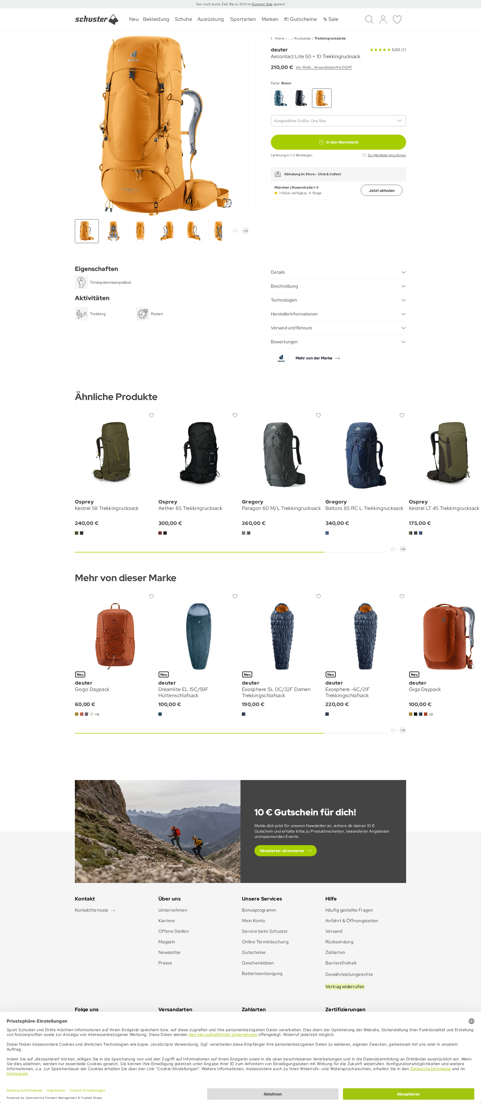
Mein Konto (253, 921)
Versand (333, 931)
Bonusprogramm (259, 910)
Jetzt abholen (381, 190)
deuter (279, 49)
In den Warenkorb (342, 142)
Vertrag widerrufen (344, 987)
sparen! (279, 4)
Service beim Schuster (265, 931)
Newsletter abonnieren (282, 850)
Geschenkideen (258, 963)
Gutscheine (254, 952)
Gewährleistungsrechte (349, 974)
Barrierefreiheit (341, 963)
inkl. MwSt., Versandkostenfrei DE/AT (324, 67)
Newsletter (169, 952)
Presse (165, 963)
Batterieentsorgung (262, 973)
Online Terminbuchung (265, 942)
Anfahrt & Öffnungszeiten (352, 921)
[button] (235, 231)
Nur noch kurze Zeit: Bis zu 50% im (224, 4)
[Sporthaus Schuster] (97, 19)
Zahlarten (335, 952)
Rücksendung (339, 942)
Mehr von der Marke (314, 358)
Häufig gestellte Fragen (349, 910)
